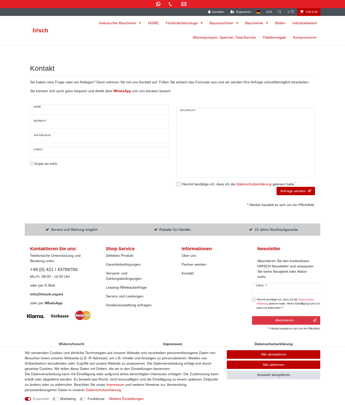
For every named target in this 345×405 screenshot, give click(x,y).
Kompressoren (305, 37)
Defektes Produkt (119, 256)
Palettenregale (274, 37)
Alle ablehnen (273, 365)
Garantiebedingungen (123, 264)
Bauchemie (254, 23)
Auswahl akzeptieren (273, 375)
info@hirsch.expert (46, 294)
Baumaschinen (222, 23)
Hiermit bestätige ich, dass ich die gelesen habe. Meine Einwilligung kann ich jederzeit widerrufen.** (288, 304)
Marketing (68, 399)
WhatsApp (54, 303)
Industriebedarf (304, 23)
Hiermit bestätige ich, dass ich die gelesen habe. (239, 184)
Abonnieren (284, 320)
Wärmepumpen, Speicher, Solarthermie (224, 37)
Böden (280, 23)
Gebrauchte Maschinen (118, 23)
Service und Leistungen (124, 296)
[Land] (258, 12)
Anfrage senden (293, 191)
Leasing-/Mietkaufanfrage (126, 287)
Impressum (115, 385)
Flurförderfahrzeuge (182, 23)
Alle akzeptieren (273, 354)
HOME (153, 23)
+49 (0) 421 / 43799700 (54, 269)
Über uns (189, 256)
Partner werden (194, 264)
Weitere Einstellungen (126, 399)
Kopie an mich (46, 164)
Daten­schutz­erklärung (103, 390)
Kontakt (188, 273)
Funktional (96, 399)
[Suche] (280, 12)
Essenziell (41, 399)
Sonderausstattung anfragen (129, 305)
